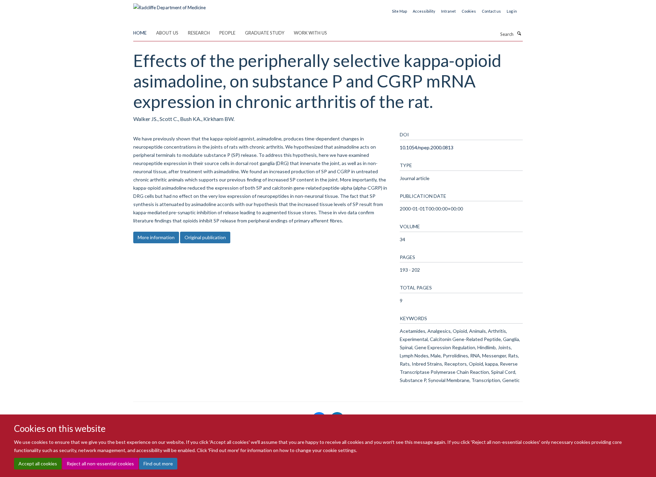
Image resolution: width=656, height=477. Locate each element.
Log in (512, 11)
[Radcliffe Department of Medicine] (169, 5)
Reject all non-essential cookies (100, 463)
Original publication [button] (205, 237)
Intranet (448, 11)
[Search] (519, 33)
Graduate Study (264, 33)
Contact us (491, 11)
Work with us (310, 33)
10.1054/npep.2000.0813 (426, 147)
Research (199, 33)
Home (140, 33)
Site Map (399, 11)
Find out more (158, 463)
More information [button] (156, 237)
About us (167, 33)
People (227, 33)
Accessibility (424, 11)
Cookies (469, 11)
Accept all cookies (37, 463)
